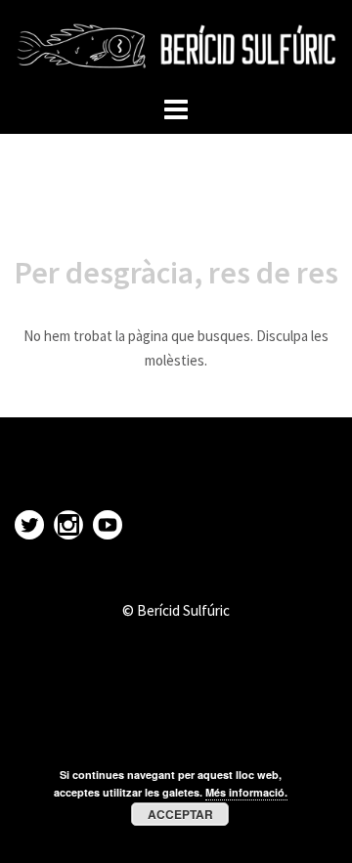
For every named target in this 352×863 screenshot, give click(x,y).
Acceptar (180, 814)
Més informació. (246, 792)
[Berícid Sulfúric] (176, 44)
